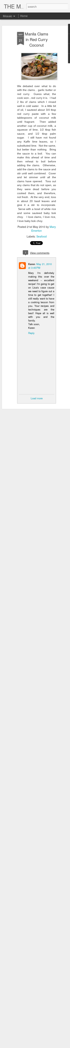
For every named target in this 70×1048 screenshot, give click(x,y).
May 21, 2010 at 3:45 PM (40, 265)
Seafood (41, 236)
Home (24, 16)
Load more (37, 398)
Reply (31, 333)
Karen (31, 264)
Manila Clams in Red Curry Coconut (36, 39)
